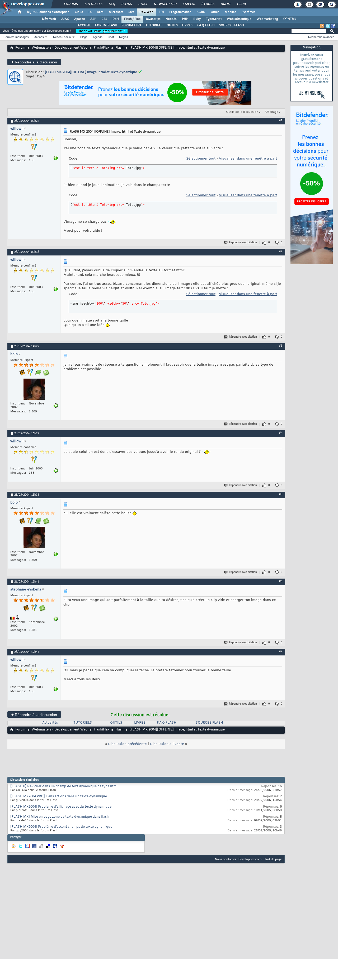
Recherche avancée (321, 37)
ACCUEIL (84, 25)
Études (208, 4)
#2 (280, 251)
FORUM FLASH (106, 25)
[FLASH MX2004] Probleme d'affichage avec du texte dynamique (60, 807)
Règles (123, 37)
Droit (225, 4)
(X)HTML (289, 19)
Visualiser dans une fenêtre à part (248, 158)
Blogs (126, 4)
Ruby (197, 19)
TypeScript (214, 19)
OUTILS (172, 25)
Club (241, 4)
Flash (119, 48)
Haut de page (273, 859)
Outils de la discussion (242, 112)
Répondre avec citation (243, 242)
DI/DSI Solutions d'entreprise (48, 12)
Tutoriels (93, 4)
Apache (79, 19)
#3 (280, 345)
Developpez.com (249, 859)
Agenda (97, 37)
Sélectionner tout (200, 158)
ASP (93, 19)
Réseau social (62, 37)
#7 (280, 651)
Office (215, 12)
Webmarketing (267, 19)
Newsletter (165, 4)
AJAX (65, 19)
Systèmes (249, 12)
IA (90, 12)
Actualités (50, 723)
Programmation (180, 12)
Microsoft (116, 12)
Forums (70, 4)
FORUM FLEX (131, 25)
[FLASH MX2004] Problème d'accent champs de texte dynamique (61, 827)
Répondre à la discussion (34, 62)
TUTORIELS (153, 25)
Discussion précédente (127, 744)
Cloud (79, 12)
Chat (143, 4)
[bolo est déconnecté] (34, 390)
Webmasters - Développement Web (60, 48)
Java (131, 12)
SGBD (201, 12)
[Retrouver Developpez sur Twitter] (328, 26)
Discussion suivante (167, 744)
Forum (20, 48)
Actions (39, 37)
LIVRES (187, 25)
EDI (161, 12)
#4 (280, 433)
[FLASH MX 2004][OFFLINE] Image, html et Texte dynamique (91, 72)
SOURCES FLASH (231, 25)
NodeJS (171, 19)
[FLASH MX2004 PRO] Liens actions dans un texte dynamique (58, 796)
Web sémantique (239, 19)
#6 (280, 581)
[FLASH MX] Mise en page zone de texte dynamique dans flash (59, 817)
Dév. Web (146, 12)
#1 (280, 120)
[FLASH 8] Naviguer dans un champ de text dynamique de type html (63, 786)
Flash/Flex (101, 48)
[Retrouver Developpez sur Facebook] (333, 26)
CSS (104, 19)
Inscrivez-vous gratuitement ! (102, 30)
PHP (185, 19)
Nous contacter (225, 859)
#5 (280, 494)
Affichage (271, 112)
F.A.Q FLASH (206, 25)
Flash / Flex (132, 19)
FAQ (111, 4)
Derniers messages (16, 37)
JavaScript (153, 19)
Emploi (188, 4)
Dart (115, 19)
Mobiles (230, 12)
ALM (100, 12)
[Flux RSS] (322, 26)
